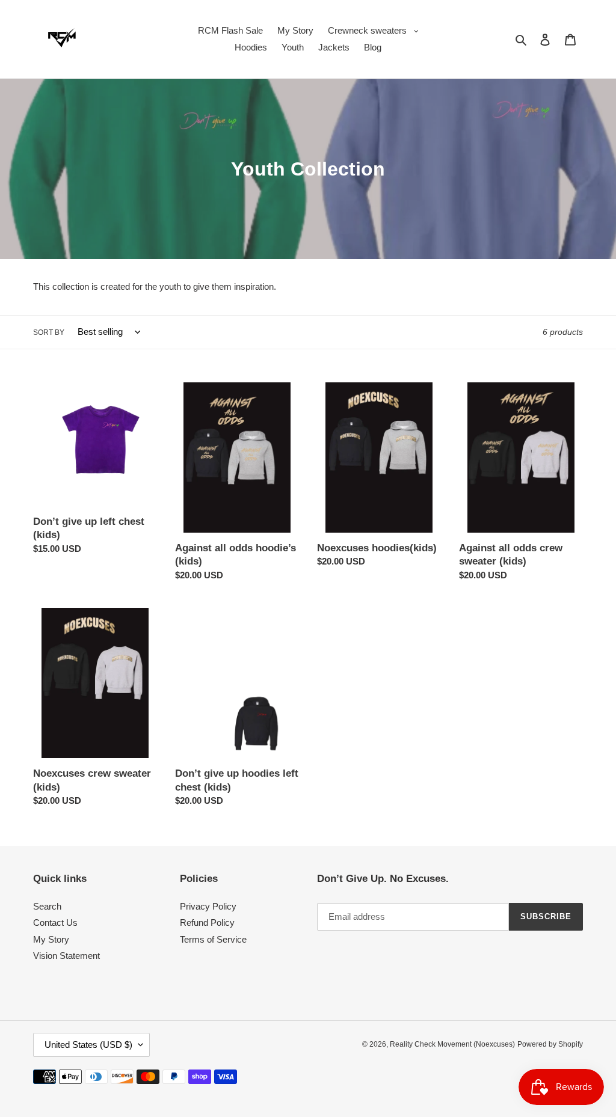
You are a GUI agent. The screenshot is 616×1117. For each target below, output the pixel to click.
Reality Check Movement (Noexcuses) (452, 1044)
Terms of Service (213, 939)
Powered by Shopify (550, 1044)
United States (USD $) (88, 1044)
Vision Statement (66, 955)
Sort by (48, 332)
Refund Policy (207, 922)
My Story (51, 939)
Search (47, 906)
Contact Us (55, 922)
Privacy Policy (208, 906)
